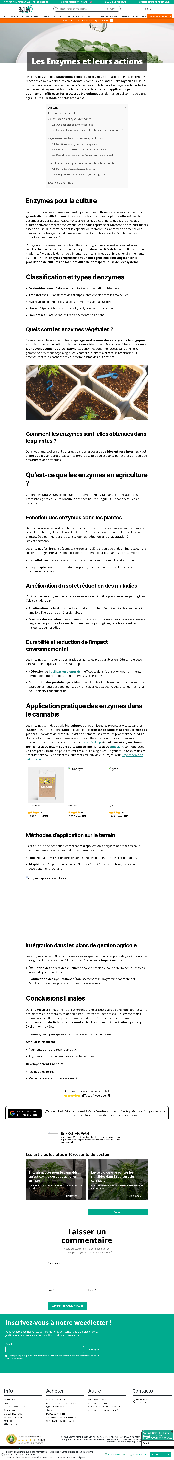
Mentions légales (97, 1399)
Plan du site (13, 1424)
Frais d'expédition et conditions (62, 1403)
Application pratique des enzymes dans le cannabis (82, 163)
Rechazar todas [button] (138, 1454)
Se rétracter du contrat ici (60, 1421)
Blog (6, 16)
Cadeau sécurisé (57, 1406)
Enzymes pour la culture (65, 113)
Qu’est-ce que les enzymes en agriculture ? (76, 138)
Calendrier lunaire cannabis (61, 1417)
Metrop (96, 742)
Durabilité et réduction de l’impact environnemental (84, 154)
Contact (8, 1403)
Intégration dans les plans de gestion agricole (80, 174)
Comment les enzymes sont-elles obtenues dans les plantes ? (89, 130)
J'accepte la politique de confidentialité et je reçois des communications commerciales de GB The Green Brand (52, 1357)
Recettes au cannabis (107, 16)
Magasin (11, 1410)
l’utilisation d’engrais (65, 671)
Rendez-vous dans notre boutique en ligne (85, 20)
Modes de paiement (56, 1414)
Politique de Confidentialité (103, 1410)
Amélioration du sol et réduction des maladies (81, 149)
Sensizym (116, 746)
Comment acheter (55, 1399)
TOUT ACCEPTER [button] (161, 1454)
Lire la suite (71, 1196)
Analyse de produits (83, 16)
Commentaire (55, 1263)
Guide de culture (61, 16)
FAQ (51, 1410)
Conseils (45, 16)
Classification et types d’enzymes (70, 119)
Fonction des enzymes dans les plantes (77, 144)
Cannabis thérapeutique (133, 16)
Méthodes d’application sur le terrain (76, 168)
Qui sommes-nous (13, 1414)
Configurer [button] (114, 1454)
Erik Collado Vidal (75, 1133)
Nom (51, 1290)
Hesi (86, 742)
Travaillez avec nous (15, 1417)
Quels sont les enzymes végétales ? (75, 124)
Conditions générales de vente (104, 1406)
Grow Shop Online (158, 16)
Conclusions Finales (62, 182)
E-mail (92, 1290)
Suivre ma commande (14, 1406)
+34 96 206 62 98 (143, 1399)
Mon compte (10, 1399)
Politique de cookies (99, 1403)
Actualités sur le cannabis (25, 16)
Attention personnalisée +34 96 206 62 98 (27, 2)
